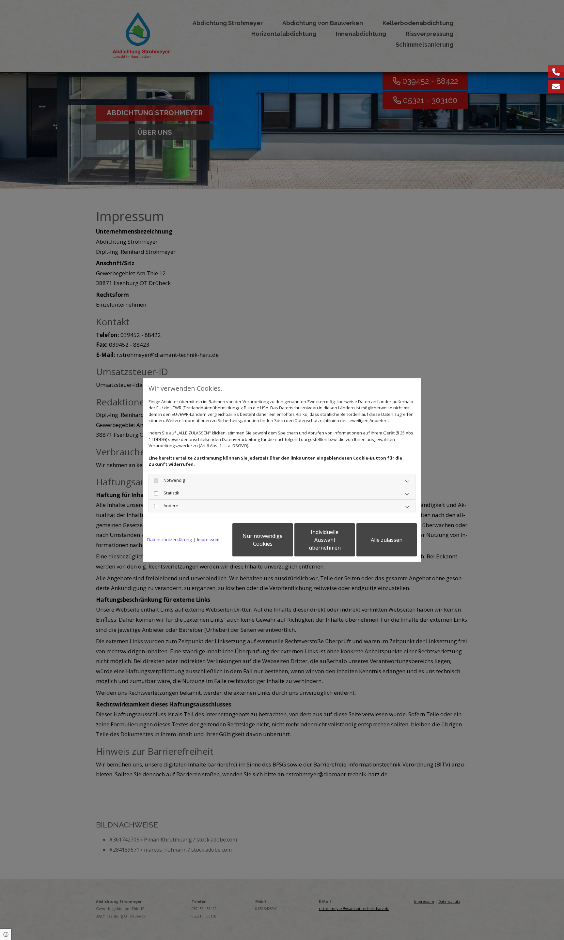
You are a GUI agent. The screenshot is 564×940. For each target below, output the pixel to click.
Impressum (208, 539)
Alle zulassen (386, 539)
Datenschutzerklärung (169, 539)
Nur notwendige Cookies (263, 539)
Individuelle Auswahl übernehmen (325, 539)
